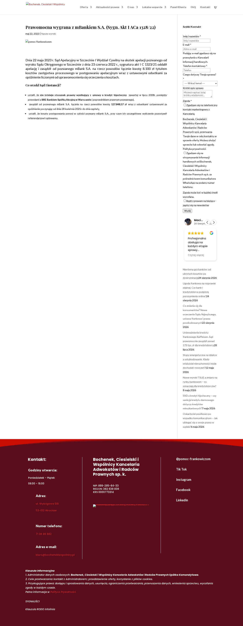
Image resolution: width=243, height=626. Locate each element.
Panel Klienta (178, 7)
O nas (130, 7)
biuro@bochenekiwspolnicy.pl (55, 555)
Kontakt (205, 7)
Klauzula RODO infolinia (40, 609)
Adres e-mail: (46, 547)
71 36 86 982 (44, 534)
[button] (213, 222)
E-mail (187, 44)
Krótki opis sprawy (193, 88)
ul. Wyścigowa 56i (47, 503)
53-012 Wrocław (46, 510)
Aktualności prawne (107, 7)
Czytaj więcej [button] (196, 255)
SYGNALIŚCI (32, 601)
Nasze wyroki (48, 33)
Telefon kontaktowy (195, 65)
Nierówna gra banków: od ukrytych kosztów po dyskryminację (197, 273)
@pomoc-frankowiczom (193, 459)
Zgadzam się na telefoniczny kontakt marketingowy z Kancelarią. (200, 109)
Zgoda (187, 100)
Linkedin (182, 500)
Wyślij (187, 210)
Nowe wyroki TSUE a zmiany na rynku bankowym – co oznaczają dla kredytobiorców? (200, 382)
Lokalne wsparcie (152, 7)
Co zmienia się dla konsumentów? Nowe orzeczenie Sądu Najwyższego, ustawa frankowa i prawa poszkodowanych (199, 314)
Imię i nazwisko (192, 36)
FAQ (193, 7)
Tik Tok (181, 469)
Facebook (183, 490)
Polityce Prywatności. (63, 592)
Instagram (183, 480)
